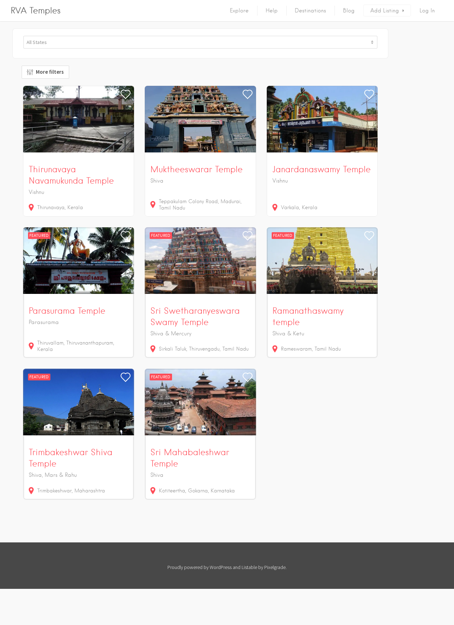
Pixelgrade (275, 567)
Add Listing (384, 10)
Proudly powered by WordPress (199, 567)
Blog (349, 10)
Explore (239, 10)
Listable (249, 567)
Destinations (310, 10)
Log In (427, 10)
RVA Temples (36, 10)
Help (272, 10)
